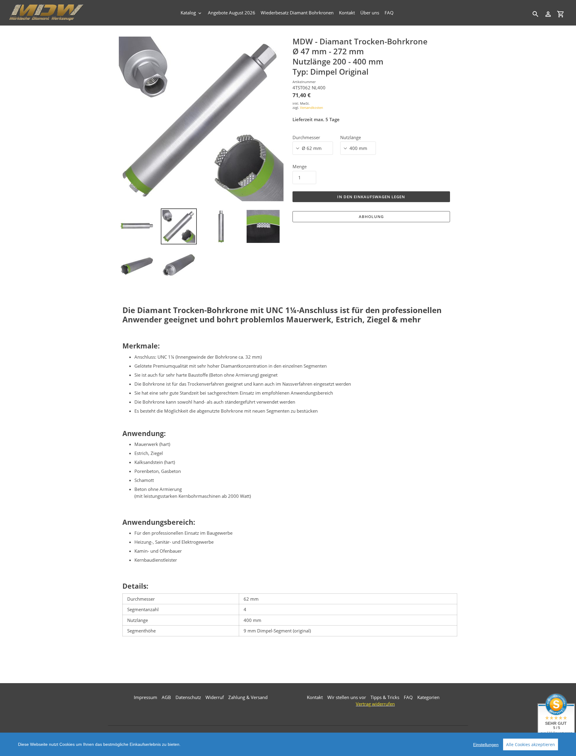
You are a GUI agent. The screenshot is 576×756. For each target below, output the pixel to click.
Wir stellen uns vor (346, 697)
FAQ (408, 697)
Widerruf (215, 697)
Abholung (371, 216)
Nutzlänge (350, 137)
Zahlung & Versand (248, 697)
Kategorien (428, 697)
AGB (166, 697)
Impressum (145, 697)
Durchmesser (306, 137)
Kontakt (315, 697)
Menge (299, 166)
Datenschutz (188, 697)
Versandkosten (311, 107)
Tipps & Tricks (384, 697)
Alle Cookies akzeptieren (530, 744)
